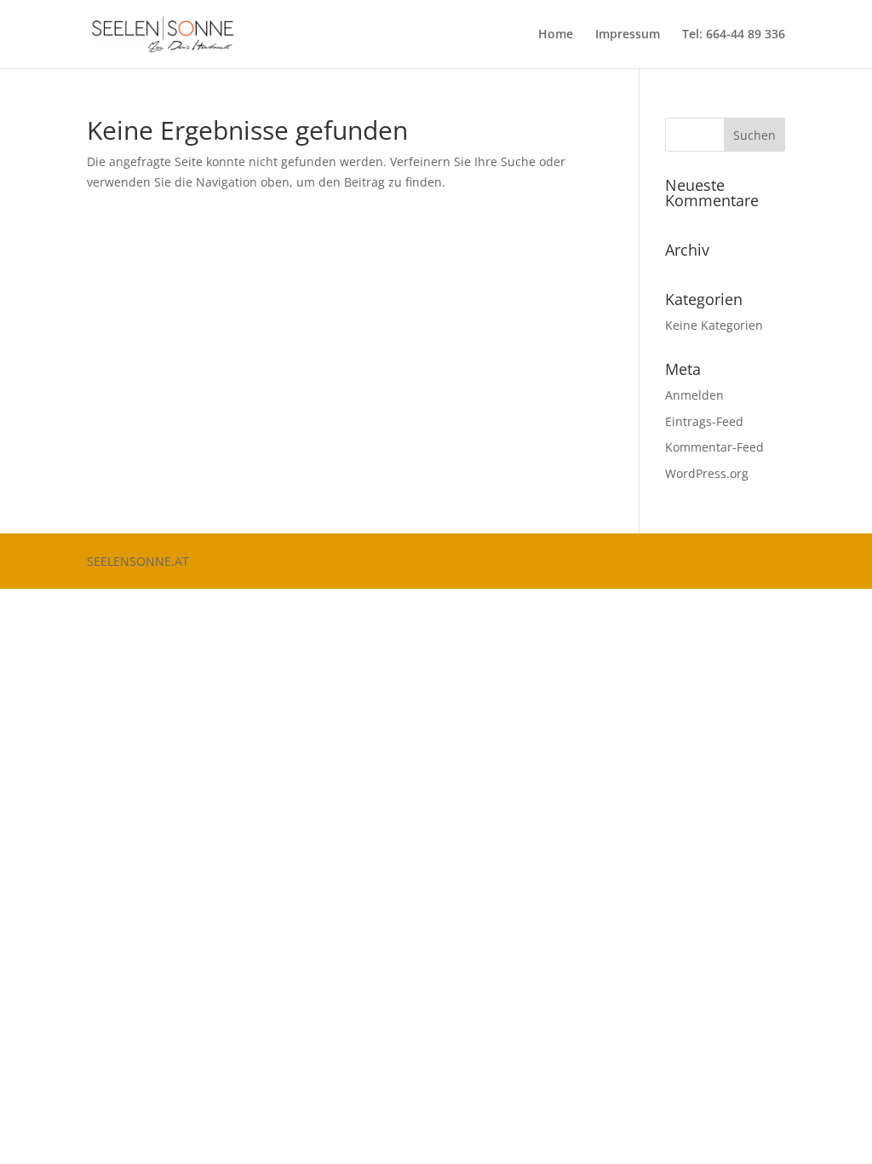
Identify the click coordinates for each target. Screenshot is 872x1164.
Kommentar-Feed (714, 447)
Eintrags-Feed (704, 421)
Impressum (627, 35)
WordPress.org (707, 473)
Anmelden (694, 395)
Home (555, 35)
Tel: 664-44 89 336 (733, 35)
